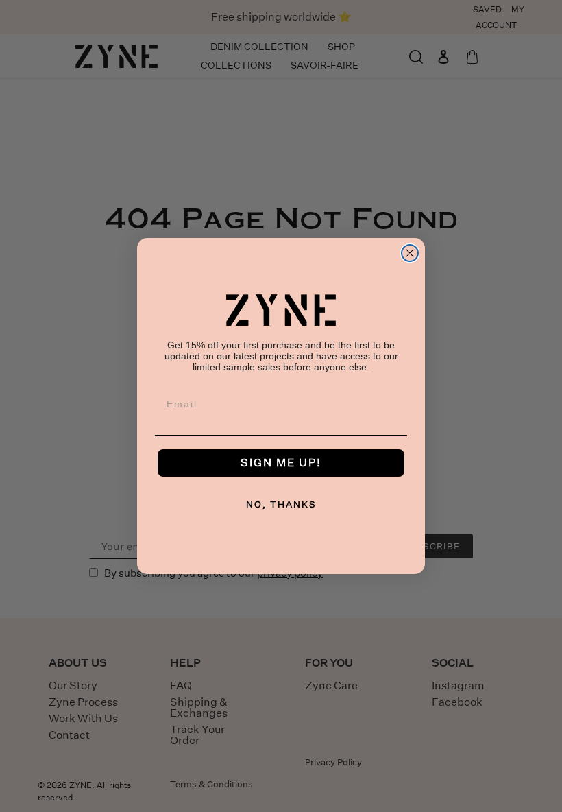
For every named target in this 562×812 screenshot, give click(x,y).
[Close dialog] (410, 253)
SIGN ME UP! (281, 462)
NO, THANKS (281, 504)
